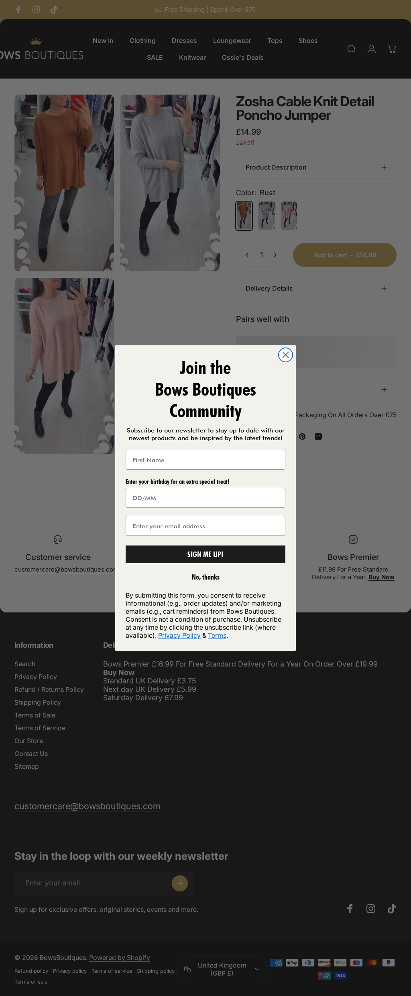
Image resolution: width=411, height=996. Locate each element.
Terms (217, 635)
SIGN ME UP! (205, 554)
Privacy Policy (179, 635)
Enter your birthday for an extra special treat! (177, 481)
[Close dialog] (286, 355)
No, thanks (206, 577)
